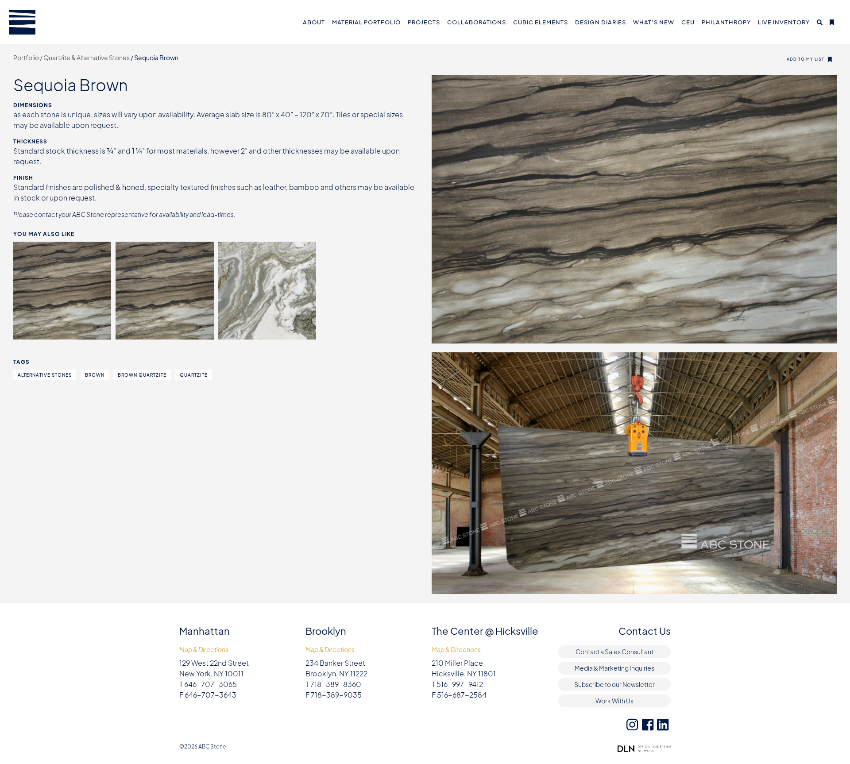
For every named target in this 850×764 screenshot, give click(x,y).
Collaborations (476, 22)
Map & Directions (203, 649)
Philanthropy (726, 22)
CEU (688, 22)
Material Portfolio (366, 22)
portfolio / (28, 58)
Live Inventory (784, 22)
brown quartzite (142, 375)
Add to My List (805, 59)
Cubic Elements (540, 22)
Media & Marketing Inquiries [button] (614, 668)
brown (94, 375)
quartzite (194, 375)
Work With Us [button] (614, 701)
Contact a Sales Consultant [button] (614, 652)
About (314, 22)
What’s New (653, 22)
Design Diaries (600, 22)
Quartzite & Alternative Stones (87, 58)
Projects (424, 22)
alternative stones (45, 375)
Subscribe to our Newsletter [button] (614, 684)
